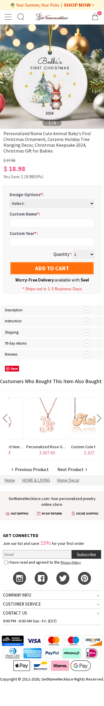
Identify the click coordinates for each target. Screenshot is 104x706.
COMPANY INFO (17, 595)
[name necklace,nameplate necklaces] (52, 16)
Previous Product (31, 469)
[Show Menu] (9, 16)
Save (14, 368)
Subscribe (86, 554)
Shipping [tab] (11, 332)
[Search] (20, 16)
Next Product (71, 469)
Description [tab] (14, 310)
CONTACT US (15, 613)
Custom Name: (25, 214)
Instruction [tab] (13, 321)
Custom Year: (24, 233)
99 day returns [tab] (16, 343)
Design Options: (27, 194)
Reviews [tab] (11, 354)
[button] (5, 418)
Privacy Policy (71, 562)
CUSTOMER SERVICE (22, 604)
